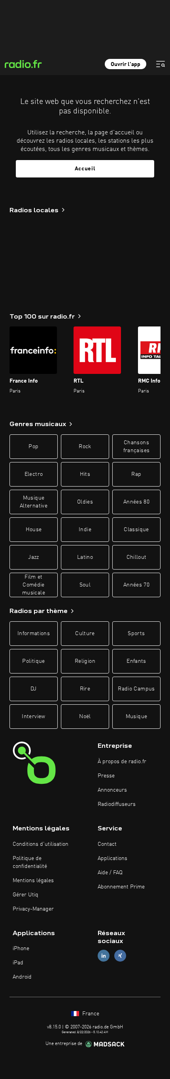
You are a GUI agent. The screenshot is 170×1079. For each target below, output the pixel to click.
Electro (34, 474)
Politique (33, 661)
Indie (85, 529)
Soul (85, 585)
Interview (33, 716)
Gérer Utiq (25, 895)
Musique (136, 716)
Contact (107, 844)
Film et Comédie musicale (33, 585)
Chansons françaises (136, 446)
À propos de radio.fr (122, 761)
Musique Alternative (33, 502)
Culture (84, 633)
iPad (18, 963)
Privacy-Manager (33, 909)
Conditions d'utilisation (40, 844)
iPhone (21, 948)
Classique (136, 529)
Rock (85, 446)
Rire (85, 689)
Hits (85, 474)
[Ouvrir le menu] (160, 64)
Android (22, 977)
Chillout (137, 557)
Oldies (85, 502)
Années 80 (136, 502)
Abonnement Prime (121, 887)
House (34, 529)
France (90, 1014)
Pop (33, 446)
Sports (136, 633)
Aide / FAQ (110, 872)
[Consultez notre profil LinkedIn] (103, 956)
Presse (106, 776)
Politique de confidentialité (30, 862)
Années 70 (136, 585)
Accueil (85, 169)
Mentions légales (33, 880)
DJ (33, 689)
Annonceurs (112, 790)
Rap (136, 474)
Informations (33, 633)
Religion (85, 661)
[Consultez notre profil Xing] (120, 956)
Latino (85, 557)
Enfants (136, 661)
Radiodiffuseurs (117, 804)
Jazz (33, 557)
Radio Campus (136, 689)
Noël (85, 716)
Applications (112, 858)
